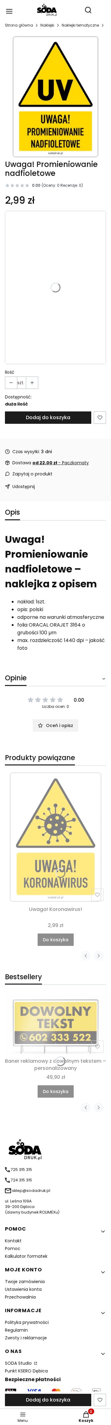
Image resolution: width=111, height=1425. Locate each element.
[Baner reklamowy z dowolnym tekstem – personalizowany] (55, 1025)
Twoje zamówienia (25, 1281)
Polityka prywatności (27, 1322)
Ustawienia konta (23, 1289)
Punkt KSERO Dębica (26, 1371)
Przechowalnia (20, 1297)
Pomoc (12, 1248)
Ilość (9, 372)
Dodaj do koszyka (48, 417)
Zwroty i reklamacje (26, 1338)
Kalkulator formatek (26, 1256)
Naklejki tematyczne (80, 25)
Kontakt (13, 1241)
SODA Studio (19, 1363)
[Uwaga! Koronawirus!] (55, 837)
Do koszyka (55, 940)
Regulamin (16, 1330)
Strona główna (19, 25)
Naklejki (47, 25)
